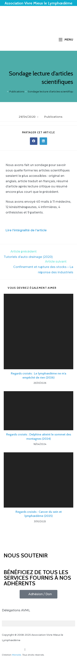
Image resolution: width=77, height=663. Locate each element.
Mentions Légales (13, 649)
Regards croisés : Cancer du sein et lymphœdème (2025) (39, 514)
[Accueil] (5, 91)
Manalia (16, 655)
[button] (38, 623)
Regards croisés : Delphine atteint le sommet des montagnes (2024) (38, 436)
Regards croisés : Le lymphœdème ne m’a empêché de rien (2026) (38, 375)
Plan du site (33, 649)
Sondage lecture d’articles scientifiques (52, 91)
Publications (53, 116)
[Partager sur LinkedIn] (43, 141)
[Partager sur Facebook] (33, 141)
